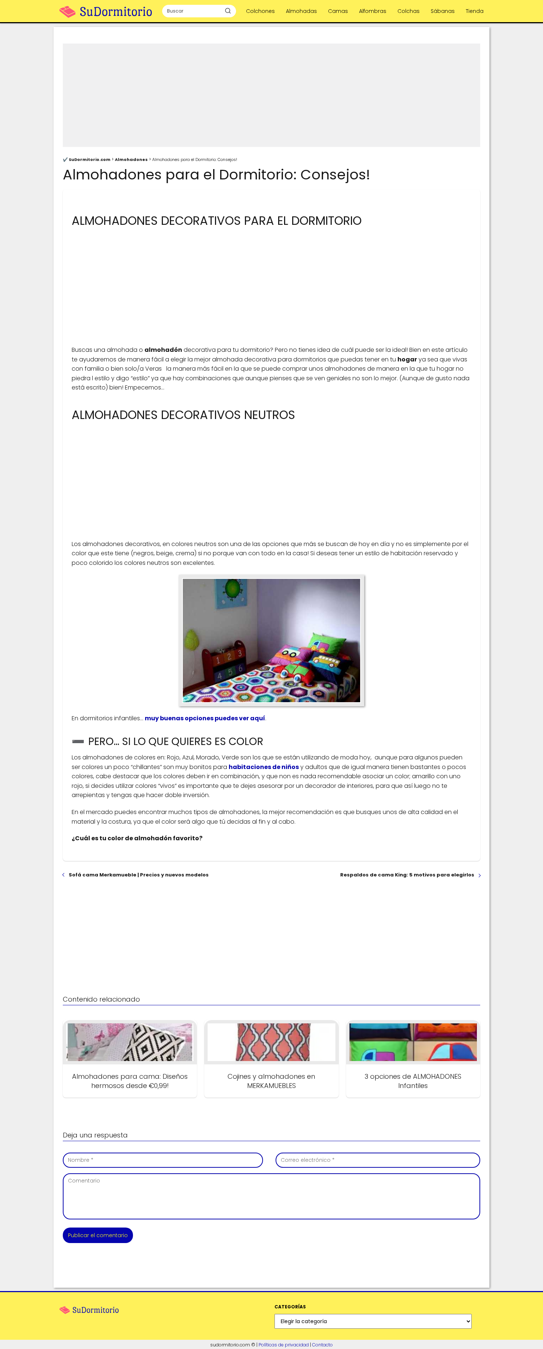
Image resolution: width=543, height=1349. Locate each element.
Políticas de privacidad (284, 1345)
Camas (338, 11)
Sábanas (443, 11)
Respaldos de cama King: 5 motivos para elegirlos (407, 874)
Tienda (475, 11)
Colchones (260, 11)
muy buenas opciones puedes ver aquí (205, 718)
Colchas (408, 11)
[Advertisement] (271, 95)
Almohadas (301, 11)
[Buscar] (228, 11)
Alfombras (372, 11)
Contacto (322, 1345)
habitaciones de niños (264, 767)
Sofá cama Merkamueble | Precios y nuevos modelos (139, 874)
